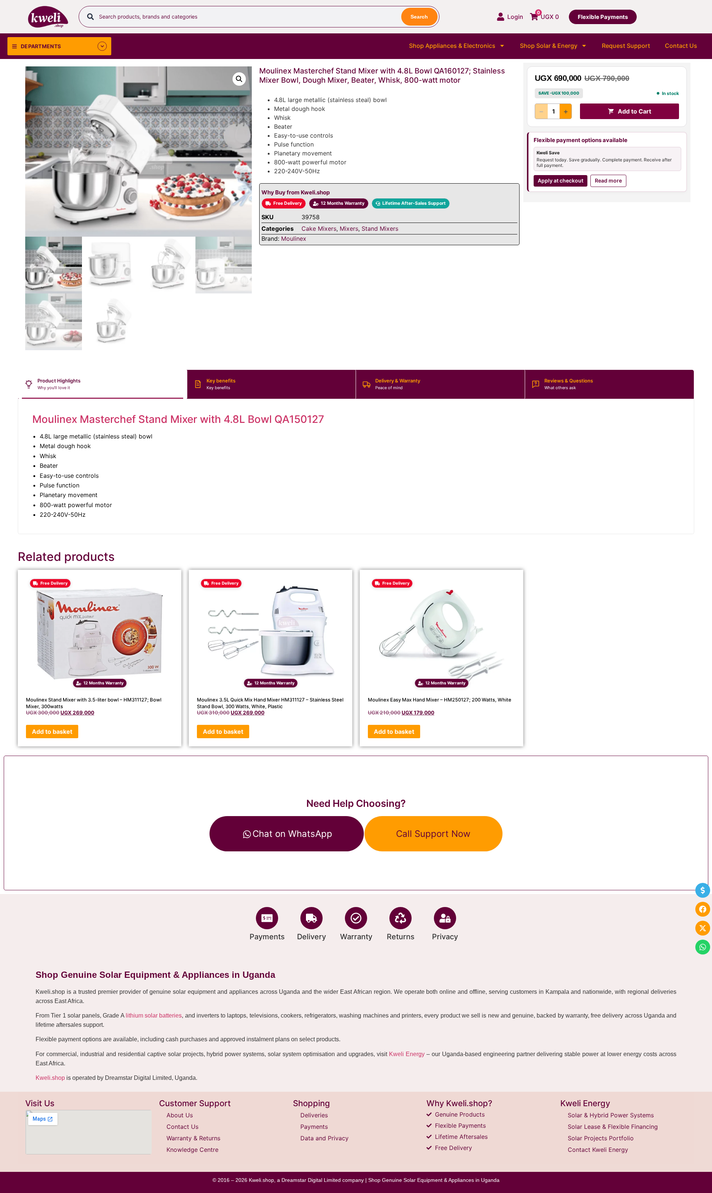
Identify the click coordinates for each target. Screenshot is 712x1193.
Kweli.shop (50, 1078)
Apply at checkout (560, 180)
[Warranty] (356, 918)
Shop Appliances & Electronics (452, 45)
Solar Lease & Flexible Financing (613, 1126)
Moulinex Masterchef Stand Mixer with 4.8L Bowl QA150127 (178, 419)
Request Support (626, 45)
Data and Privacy (324, 1138)
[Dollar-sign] (702, 890)
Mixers (349, 228)
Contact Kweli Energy (598, 1149)
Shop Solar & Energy (548, 45)
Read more (608, 180)
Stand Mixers (380, 228)
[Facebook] (702, 909)
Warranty (356, 936)
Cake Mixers (318, 228)
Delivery (311, 936)
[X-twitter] (702, 928)
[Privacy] (445, 918)
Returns (401, 936)
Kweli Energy (407, 1054)
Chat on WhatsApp (292, 833)
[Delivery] (311, 918)
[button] (239, 79)
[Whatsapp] (702, 947)
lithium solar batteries (154, 1015)
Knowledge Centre (192, 1149)
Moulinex (293, 238)
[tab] (102, 384)
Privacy (445, 936)
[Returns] (400, 918)
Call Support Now (433, 833)
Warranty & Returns (193, 1138)
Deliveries (314, 1115)
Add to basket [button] (52, 731)
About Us (180, 1115)
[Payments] (267, 918)
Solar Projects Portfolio (601, 1138)
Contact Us (681, 45)
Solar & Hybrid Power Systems (611, 1115)
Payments (267, 936)
